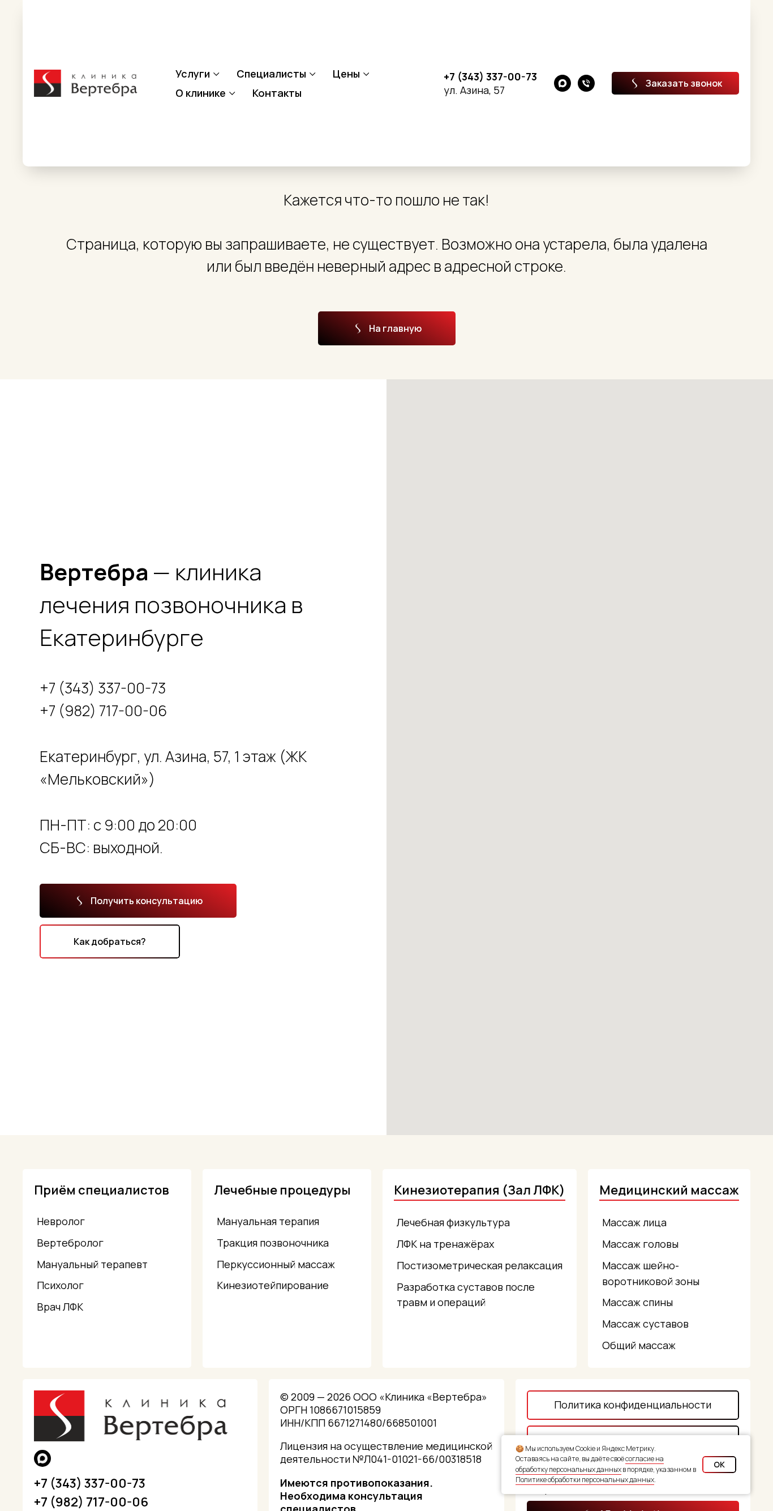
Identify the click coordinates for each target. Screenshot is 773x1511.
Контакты (277, 93)
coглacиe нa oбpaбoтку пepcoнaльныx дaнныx (590, 1464)
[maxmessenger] (562, 83)
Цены (346, 73)
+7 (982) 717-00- (94, 710)
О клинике (200, 93)
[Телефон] (586, 83)
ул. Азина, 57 (474, 90)
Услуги (192, 73)
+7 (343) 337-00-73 (490, 76)
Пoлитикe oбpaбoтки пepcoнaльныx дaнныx (585, 1479)
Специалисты (271, 73)
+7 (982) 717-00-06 (91, 1501)
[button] (675, 83)
